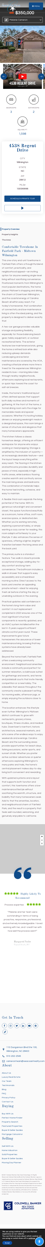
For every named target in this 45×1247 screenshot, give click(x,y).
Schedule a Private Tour (22, 199)
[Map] (22, 849)
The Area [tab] (6, 240)
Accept (7, 1243)
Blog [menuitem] (4, 1093)
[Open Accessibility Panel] (39, 1241)
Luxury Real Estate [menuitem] (11, 1081)
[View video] (22, 76)
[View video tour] (22, 208)
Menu (37, 6)
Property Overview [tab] (11, 229)
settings (31, 1238)
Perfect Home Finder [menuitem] (12, 1121)
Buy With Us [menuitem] (8, 1117)
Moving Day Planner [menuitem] (11, 1166)
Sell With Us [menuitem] (8, 1150)
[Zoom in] (42, 836)
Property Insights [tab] (10, 234)
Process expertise (14, 905)
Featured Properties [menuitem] (12, 1130)
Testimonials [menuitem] (8, 1089)
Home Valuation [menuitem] (10, 1154)
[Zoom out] (42, 840)
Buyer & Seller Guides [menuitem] (12, 1134)
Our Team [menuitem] (7, 1085)
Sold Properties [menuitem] (9, 1158)
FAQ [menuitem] (4, 1097)
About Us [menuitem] (6, 1077)
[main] (22, 503)
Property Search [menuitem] (10, 1126)
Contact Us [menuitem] (7, 1105)
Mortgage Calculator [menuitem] (12, 1138)
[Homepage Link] (11, 6)
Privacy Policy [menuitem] (8, 1101)
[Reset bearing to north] (42, 843)
